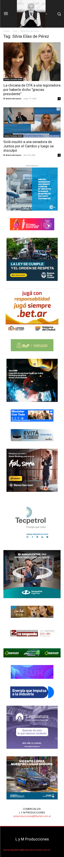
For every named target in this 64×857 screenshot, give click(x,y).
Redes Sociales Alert (13, 79)
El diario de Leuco (12, 98)
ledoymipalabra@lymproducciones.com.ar (26, 849)
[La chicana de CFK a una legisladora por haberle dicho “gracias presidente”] (32, 61)
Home (6, 31)
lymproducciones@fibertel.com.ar (32, 816)
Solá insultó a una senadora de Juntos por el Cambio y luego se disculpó (28, 146)
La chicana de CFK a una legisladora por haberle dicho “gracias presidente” (31, 89)
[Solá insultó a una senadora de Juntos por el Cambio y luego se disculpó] (32, 122)
